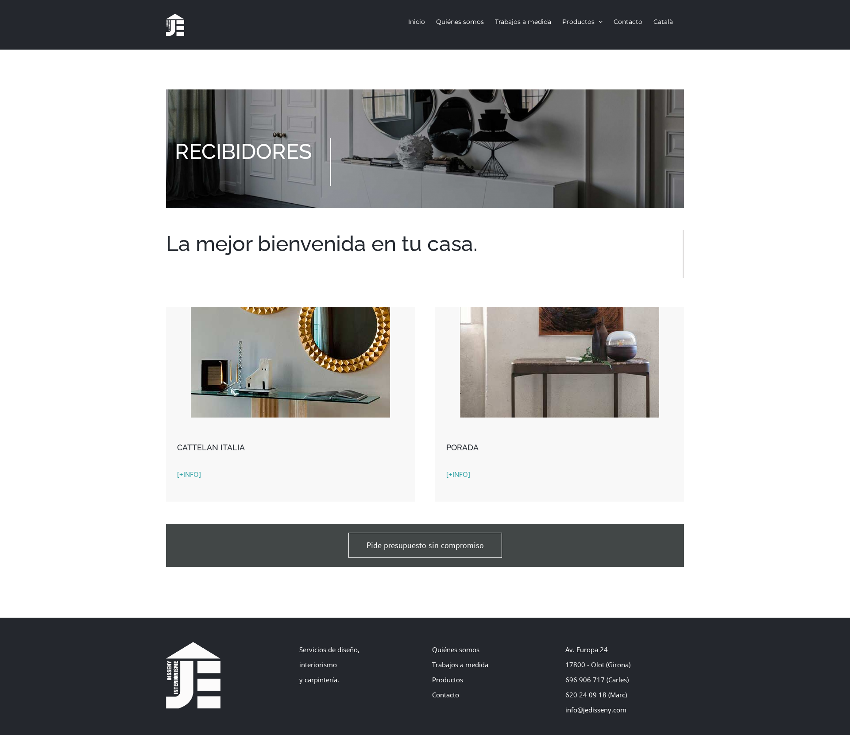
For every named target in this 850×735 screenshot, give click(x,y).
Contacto (445, 694)
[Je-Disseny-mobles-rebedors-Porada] (559, 310)
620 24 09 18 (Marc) (596, 694)
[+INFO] (189, 474)
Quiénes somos (455, 649)
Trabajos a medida (460, 664)
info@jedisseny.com (595, 709)
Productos (447, 679)
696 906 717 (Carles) (597, 679)
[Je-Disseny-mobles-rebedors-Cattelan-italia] (290, 310)
